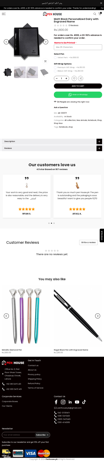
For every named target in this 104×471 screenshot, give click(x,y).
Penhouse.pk (52, 459)
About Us (32, 370)
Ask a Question (61, 107)
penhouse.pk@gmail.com (69, 408)
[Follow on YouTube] (77, 402)
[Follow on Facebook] (56, 402)
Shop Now (58, 123)
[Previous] (6, 41)
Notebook (92, 120)
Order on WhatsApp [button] (80, 94)
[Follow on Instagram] (63, 402)
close (3, 3)
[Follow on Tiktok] (84, 402)
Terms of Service (35, 388)
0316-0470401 (64, 416)
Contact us (33, 365)
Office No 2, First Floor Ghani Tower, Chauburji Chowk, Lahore (13, 374)
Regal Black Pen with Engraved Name (71, 349)
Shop (99, 120)
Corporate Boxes (10, 401)
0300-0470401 (64, 419)
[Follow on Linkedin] (70, 402)
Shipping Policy (35, 379)
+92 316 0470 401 (13, 384)
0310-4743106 (64, 422)
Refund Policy (34, 383)
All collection (70, 120)
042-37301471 (64, 412)
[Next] (45, 41)
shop (70, 127)
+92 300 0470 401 (14, 389)
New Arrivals (82, 120)
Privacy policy (34, 374)
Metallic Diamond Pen (12, 349)
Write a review (88, 242)
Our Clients (7, 406)
